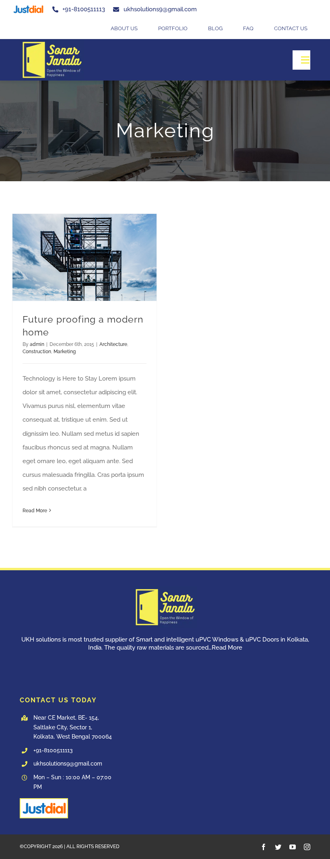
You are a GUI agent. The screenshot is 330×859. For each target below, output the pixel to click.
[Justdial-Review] (44, 801)
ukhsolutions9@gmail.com (67, 763)
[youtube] (292, 847)
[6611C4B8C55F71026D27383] (52, 42)
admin (37, 344)
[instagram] (307, 847)
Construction (37, 351)
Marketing (65, 351)
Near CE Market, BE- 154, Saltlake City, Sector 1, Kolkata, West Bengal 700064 (72, 727)
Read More (35, 510)
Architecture (113, 344)
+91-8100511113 (53, 750)
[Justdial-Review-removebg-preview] (28, 5)
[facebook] (263, 847)
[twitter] (278, 847)
